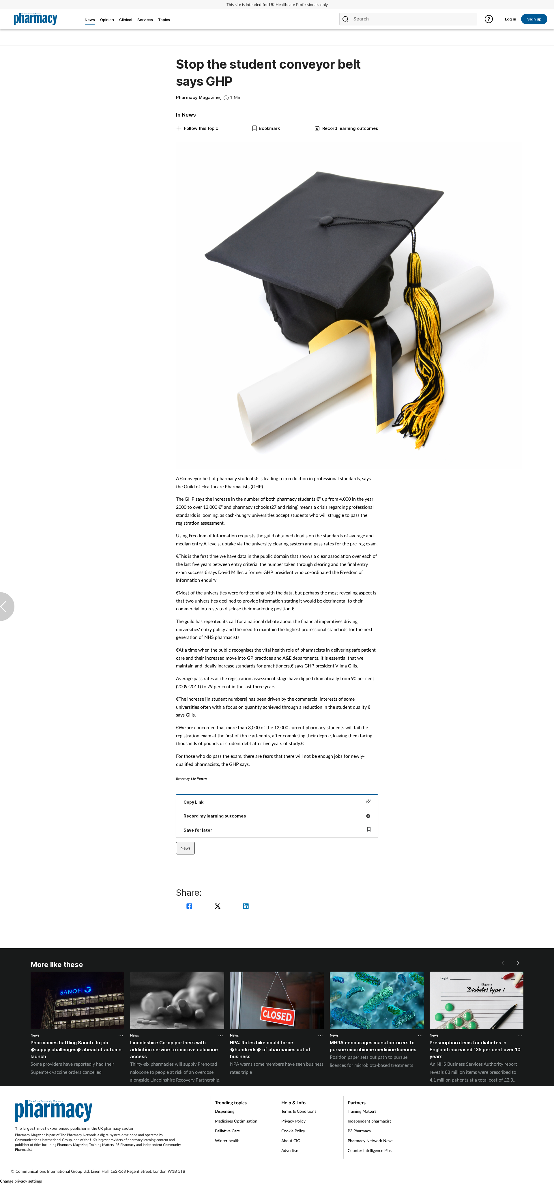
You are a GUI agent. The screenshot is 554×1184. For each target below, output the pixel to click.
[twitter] (218, 907)
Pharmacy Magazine (72, 1144)
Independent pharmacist (369, 1120)
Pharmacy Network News (370, 1140)
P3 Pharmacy (125, 1144)
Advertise (289, 1150)
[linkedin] (246, 907)
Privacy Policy (293, 1120)
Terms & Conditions (298, 1111)
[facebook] (190, 907)
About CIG (290, 1140)
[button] (517, 963)
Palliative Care (227, 1130)
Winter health (227, 1140)
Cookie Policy (293, 1130)
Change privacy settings (21, 1181)
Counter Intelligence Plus (370, 1150)
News (185, 848)
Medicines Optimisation (236, 1120)
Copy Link (193, 802)
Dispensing (224, 1111)
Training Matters (101, 1144)
